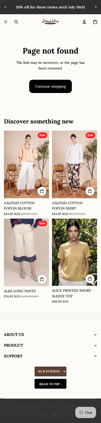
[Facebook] (55, 415)
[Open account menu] (84, 21)
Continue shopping (50, 86)
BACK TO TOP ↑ (50, 384)
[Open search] (16, 21)
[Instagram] (46, 415)
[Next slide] (95, 7)
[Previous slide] (5, 7)
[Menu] (5, 21)
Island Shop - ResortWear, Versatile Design (56, 406)
